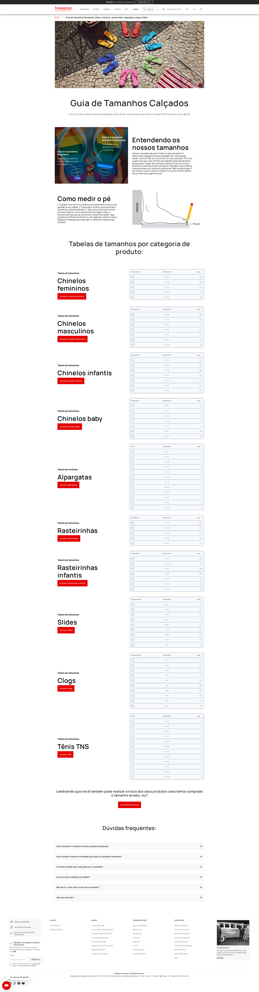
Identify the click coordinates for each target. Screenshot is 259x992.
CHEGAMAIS (143, 2)
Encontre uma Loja (181, 929)
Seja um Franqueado (182, 937)
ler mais (220, 958)
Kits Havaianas (138, 949)
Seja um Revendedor (182, 933)
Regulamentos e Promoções (102, 945)
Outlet (135, 945)
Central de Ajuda (97, 925)
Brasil (57, 17)
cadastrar (35, 959)
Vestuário (136, 942)
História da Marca (181, 925)
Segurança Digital (98, 949)
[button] (201, 9)
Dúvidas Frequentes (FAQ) (101, 933)
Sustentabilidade (181, 954)
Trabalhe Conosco (181, 942)
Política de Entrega (98, 942)
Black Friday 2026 (139, 925)
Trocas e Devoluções (99, 954)
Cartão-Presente (139, 954)
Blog (176, 958)
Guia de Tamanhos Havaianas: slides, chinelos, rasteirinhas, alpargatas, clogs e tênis (107, 17)
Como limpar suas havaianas (102, 929)
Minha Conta (55, 925)
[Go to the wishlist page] (187, 9)
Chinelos (136, 937)
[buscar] (144, 9)
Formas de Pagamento (99, 937)
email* (12, 955)
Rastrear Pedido (56, 929)
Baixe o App (137, 929)
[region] (129, 2)
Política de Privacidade (27, 965)
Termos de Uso (179, 949)
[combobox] (150, 9)
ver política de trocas (129, 804)
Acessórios (137, 933)
